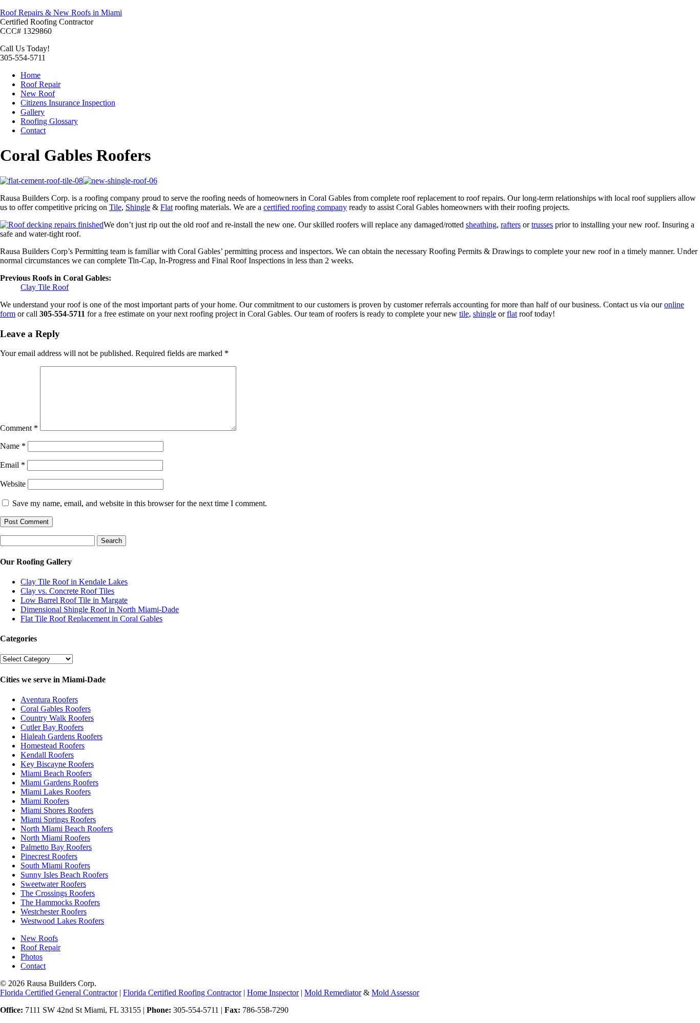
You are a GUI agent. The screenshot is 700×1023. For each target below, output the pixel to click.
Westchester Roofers (53, 911)
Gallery (32, 112)
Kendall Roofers (47, 754)
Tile (115, 207)
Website (13, 483)
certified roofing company (305, 207)
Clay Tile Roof (44, 287)
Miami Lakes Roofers (55, 791)
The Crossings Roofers (57, 893)
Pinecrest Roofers (48, 856)
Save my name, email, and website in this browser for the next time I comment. (139, 503)
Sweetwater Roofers (53, 884)
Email (12, 465)
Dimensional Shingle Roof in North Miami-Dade (99, 609)
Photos (31, 956)
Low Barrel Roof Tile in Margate (74, 600)
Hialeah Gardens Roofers (61, 736)
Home (30, 75)
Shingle (138, 207)
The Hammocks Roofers (60, 902)
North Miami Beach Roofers (66, 828)
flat (512, 313)
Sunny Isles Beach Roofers (64, 874)
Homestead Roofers (52, 745)
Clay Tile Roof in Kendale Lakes (74, 581)
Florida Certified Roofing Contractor (182, 992)
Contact (33, 130)
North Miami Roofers (55, 837)
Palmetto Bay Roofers (56, 847)
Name (13, 446)
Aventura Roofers (49, 699)
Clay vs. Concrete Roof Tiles (67, 591)
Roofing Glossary (49, 121)
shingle (484, 313)
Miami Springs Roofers (58, 819)
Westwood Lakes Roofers (62, 920)
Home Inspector (273, 992)
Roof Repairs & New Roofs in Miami (61, 12)
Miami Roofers (44, 801)
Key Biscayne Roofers (57, 764)
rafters (511, 224)
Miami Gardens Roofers (59, 782)
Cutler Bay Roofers (52, 727)
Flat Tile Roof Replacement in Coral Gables (91, 618)
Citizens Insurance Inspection (67, 102)
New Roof (37, 93)
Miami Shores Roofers (56, 810)
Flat (166, 207)
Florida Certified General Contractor (58, 992)
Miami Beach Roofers (56, 773)
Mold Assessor (395, 992)
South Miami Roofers (55, 865)
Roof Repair (40, 84)
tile (464, 313)
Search (111, 541)
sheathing (481, 224)
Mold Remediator (332, 992)
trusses (542, 224)
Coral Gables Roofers (55, 708)
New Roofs (39, 938)
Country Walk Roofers (57, 718)
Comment (19, 428)
